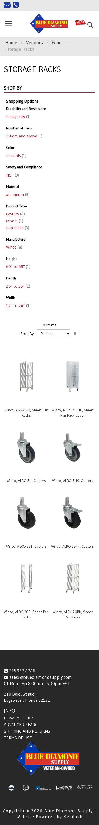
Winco (58, 42)
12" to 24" (18, 305)
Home (11, 42)
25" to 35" (17, 286)
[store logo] (49, 23)
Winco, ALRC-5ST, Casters (26, 546)
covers (14, 220)
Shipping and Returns (27, 731)
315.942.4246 (22, 670)
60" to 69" (17, 266)
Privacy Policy (19, 718)
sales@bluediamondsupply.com (41, 677)
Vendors (35, 42)
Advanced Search (22, 724)
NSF (12, 175)
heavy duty (18, 116)
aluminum (17, 194)
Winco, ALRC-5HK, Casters (72, 480)
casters (15, 213)
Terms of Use (18, 737)
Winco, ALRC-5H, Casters (26, 480)
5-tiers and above (23, 136)
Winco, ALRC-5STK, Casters (72, 546)
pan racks (17, 227)
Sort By (27, 333)
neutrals (15, 155)
